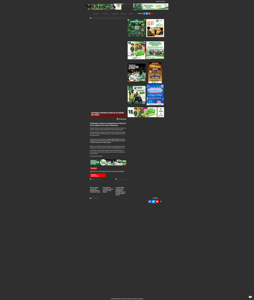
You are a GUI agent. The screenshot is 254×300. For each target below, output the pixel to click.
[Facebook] (144, 13)
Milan (109, 171)
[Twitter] (147, 13)
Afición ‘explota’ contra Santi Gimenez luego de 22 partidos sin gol (95, 190)
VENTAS (131, 14)
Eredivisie (93, 171)
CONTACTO (123, 14)
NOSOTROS (115, 14)
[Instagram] (152, 13)
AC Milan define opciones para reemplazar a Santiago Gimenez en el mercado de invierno (120, 191)
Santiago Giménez (118, 171)
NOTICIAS (95, 14)
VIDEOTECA (105, 14)
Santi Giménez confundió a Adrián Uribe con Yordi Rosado (108, 190)
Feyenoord (102, 171)
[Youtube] (149, 13)
